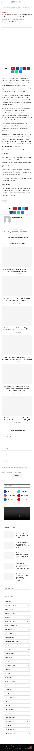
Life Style (17, 657)
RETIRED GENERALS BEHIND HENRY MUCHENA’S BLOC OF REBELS (22, 545)
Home (3, 7)
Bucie (4, 201)
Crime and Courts (17, 625)
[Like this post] (13, 68)
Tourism (17, 713)
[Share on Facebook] (17, 68)
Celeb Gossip (17, 609)
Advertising (18, 748)
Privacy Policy (8, 748)
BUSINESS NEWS (17, 605)
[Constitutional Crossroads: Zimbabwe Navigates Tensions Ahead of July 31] (17, 406)
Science (17, 689)
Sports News (17, 709)
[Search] (32, 2)
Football (17, 649)
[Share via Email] (20, 71)
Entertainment (17, 637)
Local (17, 661)
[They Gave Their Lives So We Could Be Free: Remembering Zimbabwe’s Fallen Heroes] (9, 576)
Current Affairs (17, 629)
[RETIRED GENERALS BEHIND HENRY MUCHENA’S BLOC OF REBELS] (17, 286)
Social (17, 693)
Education (17, 633)
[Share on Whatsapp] (16, 71)
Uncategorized (17, 721)
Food (17, 645)
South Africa (17, 697)
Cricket (17, 617)
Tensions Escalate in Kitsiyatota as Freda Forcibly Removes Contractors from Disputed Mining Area (17, 388)
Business (17, 601)
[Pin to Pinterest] (24, 68)
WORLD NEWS (17, 729)
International (17, 653)
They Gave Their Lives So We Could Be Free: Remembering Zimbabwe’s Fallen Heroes (22, 577)
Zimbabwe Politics (17, 733)
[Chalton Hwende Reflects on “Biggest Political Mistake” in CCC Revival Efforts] (17, 316)
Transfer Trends (17, 717)
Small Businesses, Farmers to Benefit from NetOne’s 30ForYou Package (23, 534)
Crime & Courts (17, 621)
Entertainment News (17, 641)
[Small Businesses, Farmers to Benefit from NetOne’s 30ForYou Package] (17, 257)
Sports (17, 705)
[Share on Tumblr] (28, 68)
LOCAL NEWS (17, 665)
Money (17, 669)
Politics (17, 685)
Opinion (17, 677)
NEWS (17, 673)
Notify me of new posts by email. (11, 472)
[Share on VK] (12, 71)
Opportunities (17, 681)
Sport (17, 701)
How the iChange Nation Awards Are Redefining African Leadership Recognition (23, 566)
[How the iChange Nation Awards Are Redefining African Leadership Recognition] (17, 345)
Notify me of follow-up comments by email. (14, 468)
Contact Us (27, 748)
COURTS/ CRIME (17, 613)
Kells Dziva (11, 21)
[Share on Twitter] (21, 68)
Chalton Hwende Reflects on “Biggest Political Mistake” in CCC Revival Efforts (22, 555)
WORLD (17, 725)
